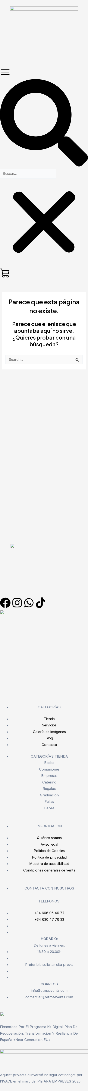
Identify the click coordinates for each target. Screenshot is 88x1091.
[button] (44, 123)
